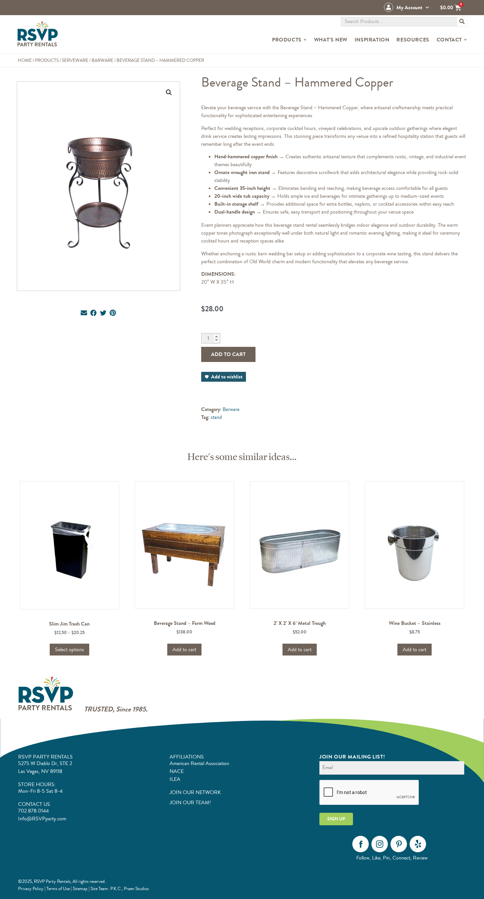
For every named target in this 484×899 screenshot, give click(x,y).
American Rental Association (199, 763)
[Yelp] (418, 844)
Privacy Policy (30, 888)
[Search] (462, 21)
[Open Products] (305, 40)
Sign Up (336, 818)
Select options (69, 649)
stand (216, 417)
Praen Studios (136, 888)
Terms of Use (58, 888)
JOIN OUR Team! (190, 802)
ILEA (175, 779)
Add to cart (228, 354)
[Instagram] (379, 844)
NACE (177, 771)
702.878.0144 (33, 810)
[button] (169, 92)
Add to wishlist (227, 376)
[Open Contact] (465, 40)
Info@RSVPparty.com (42, 818)
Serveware (75, 60)
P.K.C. (116, 888)
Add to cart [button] (184, 649)
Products (47, 60)
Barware (102, 60)
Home (25, 60)
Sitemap (80, 888)
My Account (409, 7)
